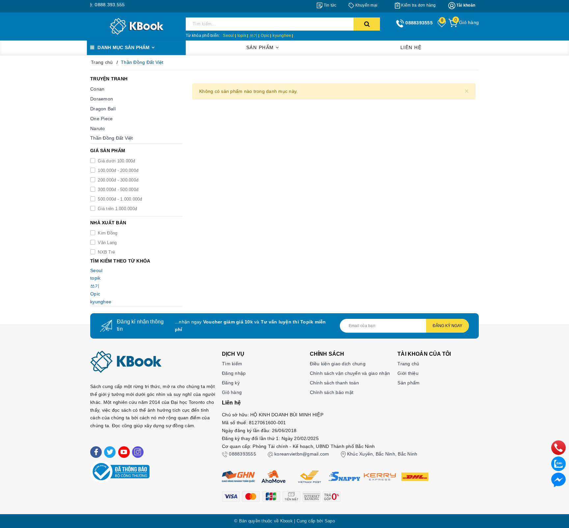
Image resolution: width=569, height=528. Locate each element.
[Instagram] (138, 452)
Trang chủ (408, 363)
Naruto (97, 128)
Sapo (330, 520)
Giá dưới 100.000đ (115, 160)
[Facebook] (96, 452)
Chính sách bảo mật (332, 392)
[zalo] (558, 463)
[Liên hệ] (558, 479)
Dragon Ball (103, 108)
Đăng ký (231, 382)
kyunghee (282, 35)
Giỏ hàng (232, 392)
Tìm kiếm (232, 363)
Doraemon (101, 98)
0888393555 (242, 454)
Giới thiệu (408, 373)
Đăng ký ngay (447, 325)
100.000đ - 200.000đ (117, 170)
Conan (97, 89)
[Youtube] (124, 452)
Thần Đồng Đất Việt (111, 138)
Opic (265, 35)
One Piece (101, 118)
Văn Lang (106, 242)
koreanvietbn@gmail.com (301, 454)
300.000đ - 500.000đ (117, 189)
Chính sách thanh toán (334, 382)
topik (241, 35)
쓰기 (254, 35)
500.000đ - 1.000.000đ (119, 199)
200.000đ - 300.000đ (117, 180)
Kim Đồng (106, 233)
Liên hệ (411, 47)
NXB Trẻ (105, 252)
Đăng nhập (234, 373)
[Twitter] (110, 452)
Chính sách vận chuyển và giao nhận (350, 373)
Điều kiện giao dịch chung (338, 363)
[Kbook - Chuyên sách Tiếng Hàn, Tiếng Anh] (136, 26)
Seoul (228, 35)
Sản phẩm (261, 47)
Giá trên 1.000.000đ (116, 208)
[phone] (558, 447)
